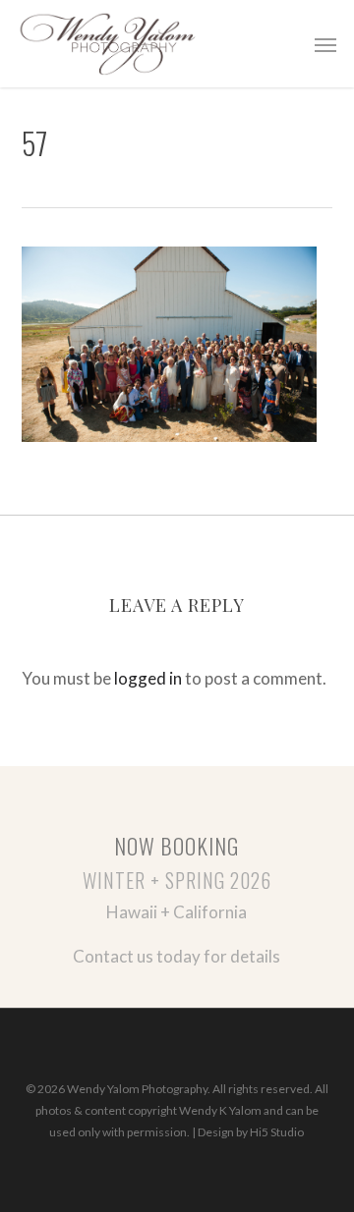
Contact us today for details (176, 956)
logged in (148, 678)
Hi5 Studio (277, 1132)
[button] (325, 44)
